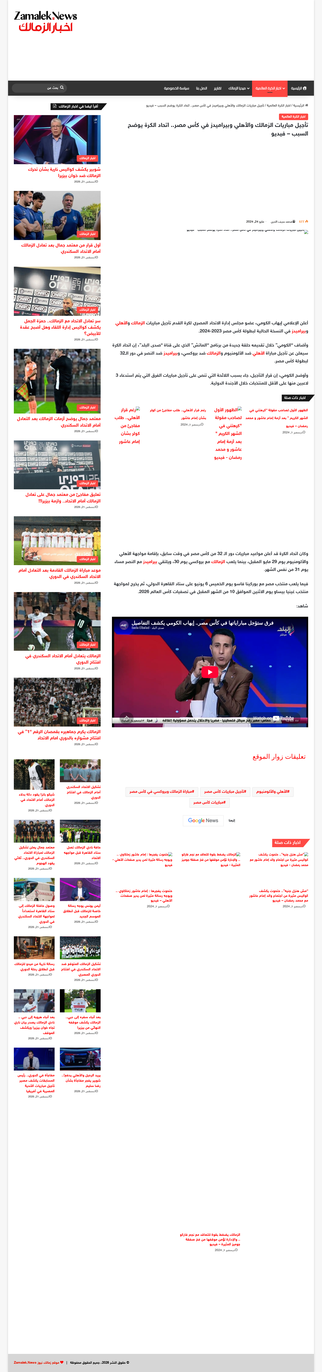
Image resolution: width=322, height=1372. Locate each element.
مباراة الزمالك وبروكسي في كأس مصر (161, 792)
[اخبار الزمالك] (46, 21)
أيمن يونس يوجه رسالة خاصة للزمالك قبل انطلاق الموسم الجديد (82, 911)
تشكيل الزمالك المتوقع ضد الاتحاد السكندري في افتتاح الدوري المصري (81, 969)
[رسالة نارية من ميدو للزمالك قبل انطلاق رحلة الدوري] (34, 947)
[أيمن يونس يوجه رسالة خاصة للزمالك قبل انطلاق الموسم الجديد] (80, 889)
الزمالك (138, 323)
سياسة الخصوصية (176, 88)
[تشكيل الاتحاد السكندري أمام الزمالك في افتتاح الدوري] (80, 770)
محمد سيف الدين (281, 222)
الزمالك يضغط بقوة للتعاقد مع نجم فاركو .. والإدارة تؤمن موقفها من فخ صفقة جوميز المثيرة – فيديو (210, 1240)
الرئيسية (297, 88)
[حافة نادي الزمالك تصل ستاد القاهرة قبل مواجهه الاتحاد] (80, 831)
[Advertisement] (212, 40)
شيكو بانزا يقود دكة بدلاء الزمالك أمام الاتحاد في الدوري (37, 800)
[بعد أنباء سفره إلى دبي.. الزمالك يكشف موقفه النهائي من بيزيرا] (80, 1000)
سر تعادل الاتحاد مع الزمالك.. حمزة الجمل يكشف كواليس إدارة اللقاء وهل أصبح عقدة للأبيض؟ (60, 328)
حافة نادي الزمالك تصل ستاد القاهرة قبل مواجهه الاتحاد (82, 852)
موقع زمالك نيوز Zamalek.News (36, 1363)
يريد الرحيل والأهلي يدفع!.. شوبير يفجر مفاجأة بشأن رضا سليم (81, 1080)
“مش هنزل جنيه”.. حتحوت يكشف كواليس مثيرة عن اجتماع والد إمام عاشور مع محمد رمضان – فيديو (278, 896)
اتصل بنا (201, 88)
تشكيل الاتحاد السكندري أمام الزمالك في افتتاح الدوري (83, 792)
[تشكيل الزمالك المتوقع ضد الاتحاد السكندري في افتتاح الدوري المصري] (80, 947)
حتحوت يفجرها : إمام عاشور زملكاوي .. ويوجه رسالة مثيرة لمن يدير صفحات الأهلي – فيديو (144, 896)
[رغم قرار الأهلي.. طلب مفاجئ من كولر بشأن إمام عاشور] (126, 426)
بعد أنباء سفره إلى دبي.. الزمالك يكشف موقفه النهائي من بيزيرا (83, 1022)
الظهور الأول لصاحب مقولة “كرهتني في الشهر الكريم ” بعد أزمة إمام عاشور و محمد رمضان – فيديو (277, 418)
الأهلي (121, 323)
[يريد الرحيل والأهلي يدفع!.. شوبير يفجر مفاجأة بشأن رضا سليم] (80, 1059)
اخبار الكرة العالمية (268, 88)
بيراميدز (299, 331)
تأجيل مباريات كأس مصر (224, 792)
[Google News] (203, 820)
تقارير (217, 88)
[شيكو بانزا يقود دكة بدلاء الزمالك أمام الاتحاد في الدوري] (34, 774)
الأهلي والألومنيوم (271, 792)
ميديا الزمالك (237, 88)
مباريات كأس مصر (208, 802)
